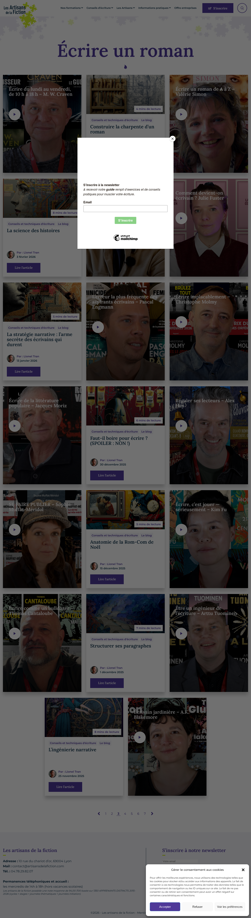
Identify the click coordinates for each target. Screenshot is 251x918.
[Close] (173, 139)
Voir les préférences (230, 906)
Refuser (197, 906)
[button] (243, 870)
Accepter (165, 906)
